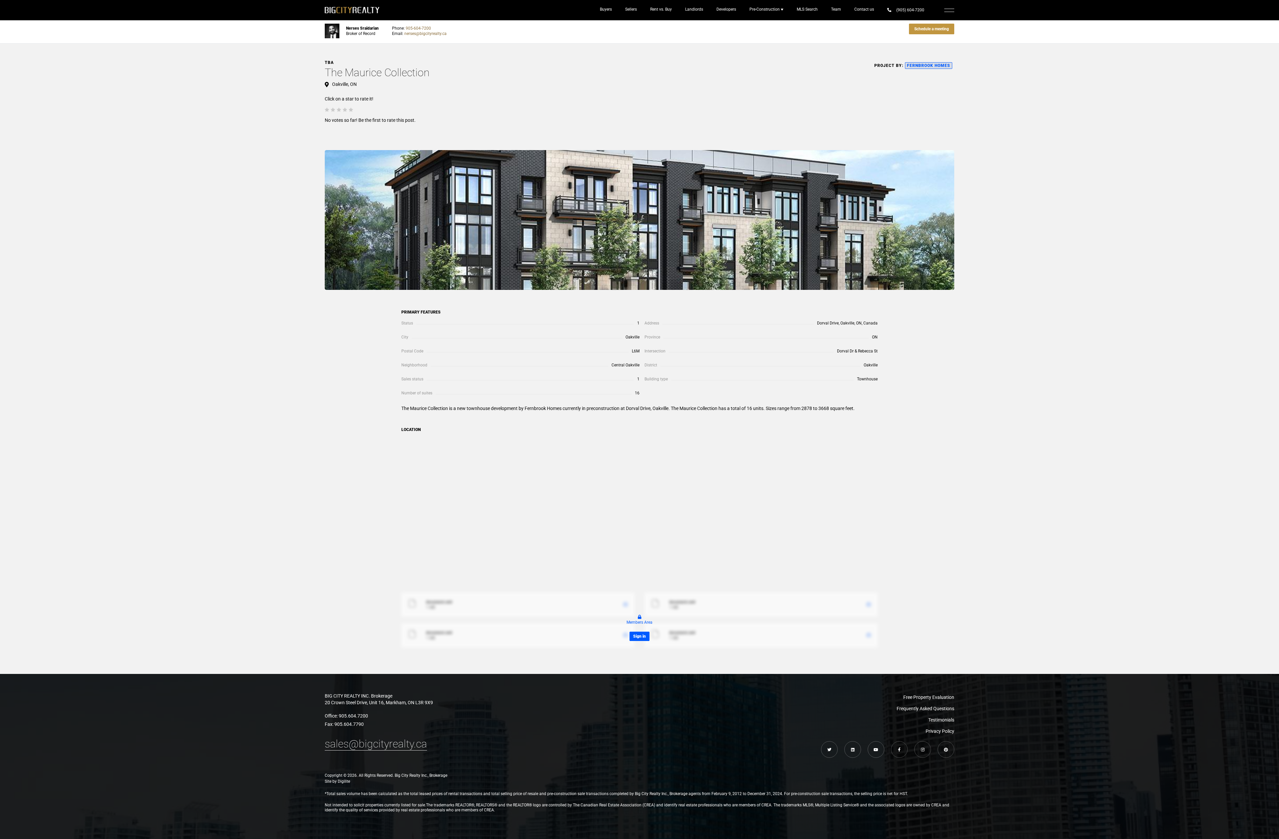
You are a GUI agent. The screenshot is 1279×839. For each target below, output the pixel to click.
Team (836, 9)
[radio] (327, 109)
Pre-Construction (764, 9)
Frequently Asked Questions (925, 708)
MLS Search (807, 9)
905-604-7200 (418, 28)
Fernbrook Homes (928, 65)
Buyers (606, 9)
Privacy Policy (940, 731)
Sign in (639, 636)
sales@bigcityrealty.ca (376, 743)
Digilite (344, 781)
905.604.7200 (353, 716)
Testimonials (941, 720)
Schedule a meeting (931, 29)
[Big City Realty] (352, 10)
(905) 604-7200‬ (910, 10)
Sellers (631, 9)
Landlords (694, 9)
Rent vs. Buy (661, 9)
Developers (726, 9)
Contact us (864, 9)
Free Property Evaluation (928, 697)
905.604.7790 (349, 724)
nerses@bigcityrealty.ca (425, 33)
